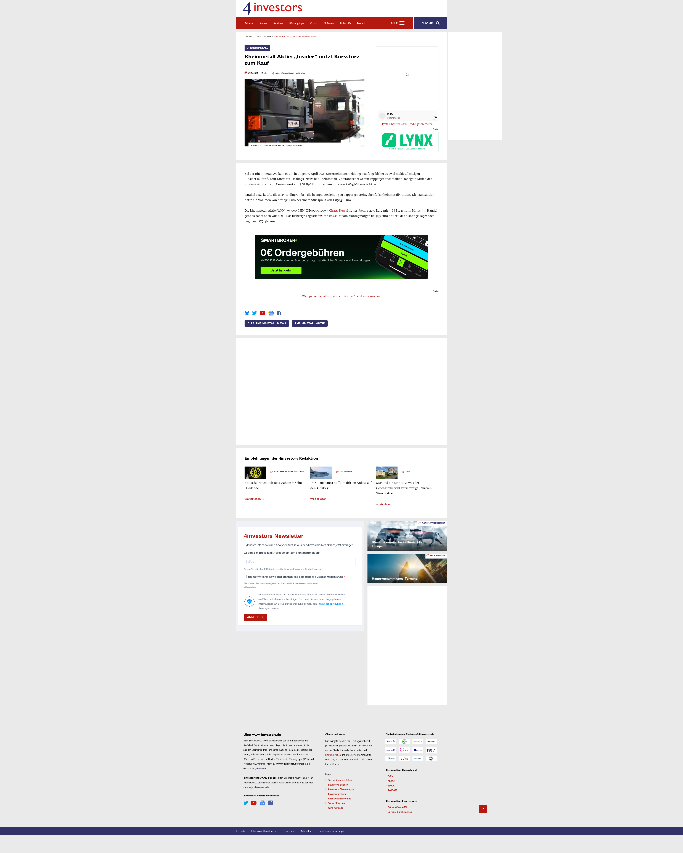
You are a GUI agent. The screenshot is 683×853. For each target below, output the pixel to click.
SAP (408, 472)
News (343, 210)
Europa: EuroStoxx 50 (400, 811)
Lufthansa (346, 472)
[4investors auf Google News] (271, 313)
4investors (248, 36)
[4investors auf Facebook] (279, 313)
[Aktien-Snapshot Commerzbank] (431, 741)
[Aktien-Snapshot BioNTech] (417, 741)
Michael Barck (287, 73)
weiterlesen (253, 498)
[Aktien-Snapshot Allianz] (390, 741)
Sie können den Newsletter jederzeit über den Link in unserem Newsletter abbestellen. (281, 585)
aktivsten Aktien (333, 754)
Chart (333, 210)
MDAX (392, 781)
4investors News (337, 794)
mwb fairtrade (335, 807)
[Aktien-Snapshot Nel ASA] (431, 750)
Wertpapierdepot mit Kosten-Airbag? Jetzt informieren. (341, 296)
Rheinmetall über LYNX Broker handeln (407, 149)
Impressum (288, 831)
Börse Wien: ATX (397, 807)
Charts (313, 23)
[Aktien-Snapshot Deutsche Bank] (390, 750)
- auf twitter (299, 73)
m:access (329, 23)
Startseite (240, 831)
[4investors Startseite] (272, 8)
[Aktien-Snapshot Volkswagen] (431, 758)
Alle (394, 23)
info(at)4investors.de (258, 787)
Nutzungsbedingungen (330, 603)
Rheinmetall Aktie (310, 323)
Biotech (361, 23)
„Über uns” (261, 768)
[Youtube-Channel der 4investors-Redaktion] (262, 313)
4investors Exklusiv (338, 784)
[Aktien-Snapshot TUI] (404, 758)
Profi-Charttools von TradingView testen (407, 124)
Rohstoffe (345, 23)
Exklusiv (249, 23)
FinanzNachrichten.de (339, 798)
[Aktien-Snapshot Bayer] (404, 741)
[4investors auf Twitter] (254, 313)
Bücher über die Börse (340, 780)
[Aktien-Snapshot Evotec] (417, 750)
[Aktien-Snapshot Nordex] (390, 758)
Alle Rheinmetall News (266, 323)
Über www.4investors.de (263, 831)
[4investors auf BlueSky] (247, 313)
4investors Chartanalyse (341, 789)
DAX (390, 776)
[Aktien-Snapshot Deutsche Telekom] (404, 750)
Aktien (263, 23)
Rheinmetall (268, 36)
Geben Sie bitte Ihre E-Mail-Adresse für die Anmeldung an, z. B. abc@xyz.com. (283, 569)
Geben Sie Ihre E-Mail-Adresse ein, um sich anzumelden (281, 552)
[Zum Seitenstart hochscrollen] (483, 809)
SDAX (391, 785)
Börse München (336, 803)
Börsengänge (296, 23)
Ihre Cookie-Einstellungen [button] (331, 831)
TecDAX (392, 790)
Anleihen (278, 23)
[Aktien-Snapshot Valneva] (417, 758)
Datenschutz (306, 831)
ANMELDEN (255, 617)
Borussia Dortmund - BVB (289, 472)
